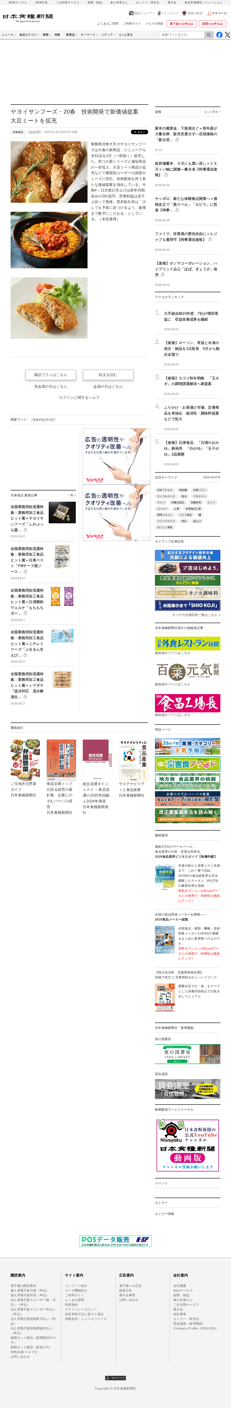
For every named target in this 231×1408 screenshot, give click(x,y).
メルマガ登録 (154, 23)
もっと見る (126, 34)
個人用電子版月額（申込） (30, 1290)
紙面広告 (125, 1290)
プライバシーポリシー (81, 1309)
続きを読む (108, 375)
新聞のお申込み (212, 23)
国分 (184, 496)
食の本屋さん (119, 2)
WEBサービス (18, 2)
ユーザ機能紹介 (76, 1290)
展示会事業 (127, 1295)
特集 (57, 34)
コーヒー (162, 508)
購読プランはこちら (50, 375)
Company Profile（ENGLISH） (196, 1328)
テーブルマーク (166, 496)
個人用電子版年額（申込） (30, 1295)
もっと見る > (212, 111)
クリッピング (170, 13)
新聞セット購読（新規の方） (32, 1347)
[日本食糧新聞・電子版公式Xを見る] (227, 34)
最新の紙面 (195, 13)
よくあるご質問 (107, 23)
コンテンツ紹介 (76, 1285)
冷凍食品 (18, 132)
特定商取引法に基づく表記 (84, 1314)
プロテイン (199, 496)
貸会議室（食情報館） (189, 1323)
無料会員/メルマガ (24, 1352)
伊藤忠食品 (177, 502)
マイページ (117, 1378)
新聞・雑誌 (95, 2)
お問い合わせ (20, 1356)
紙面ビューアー (144, 13)
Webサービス (183, 1290)
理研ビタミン (165, 514)
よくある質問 (74, 1300)
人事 (176, 508)
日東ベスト (199, 490)
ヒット (211, 502)
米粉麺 (183, 490)
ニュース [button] (8, 34)
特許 (184, 521)
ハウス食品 (185, 514)
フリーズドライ (166, 521)
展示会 (172, 2)
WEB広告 (41, 2)
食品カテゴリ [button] (28, 34)
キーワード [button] (88, 34)
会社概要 (179, 1285)
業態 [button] (46, 34)
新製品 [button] (70, 34)
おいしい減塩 (165, 527)
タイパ (161, 502)
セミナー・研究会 (147, 2)
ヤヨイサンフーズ (43, 419)
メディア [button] (107, 34)
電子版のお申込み (182, 23)
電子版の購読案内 (23, 1285)
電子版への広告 (130, 1285)
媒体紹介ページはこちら (172, 653)
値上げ (197, 521)
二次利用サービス (67, 2)
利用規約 (71, 1304)
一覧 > (72, 495)
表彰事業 (179, 1314)
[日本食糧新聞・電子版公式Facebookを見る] (219, 34)
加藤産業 (196, 502)
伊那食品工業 (193, 508)
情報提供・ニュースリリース (86, 1319)
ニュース (35, 132)
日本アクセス (165, 490)
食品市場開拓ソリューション (204, 2)
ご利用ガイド (132, 23)
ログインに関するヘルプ (79, 397)
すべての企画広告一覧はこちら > (196, 615)
